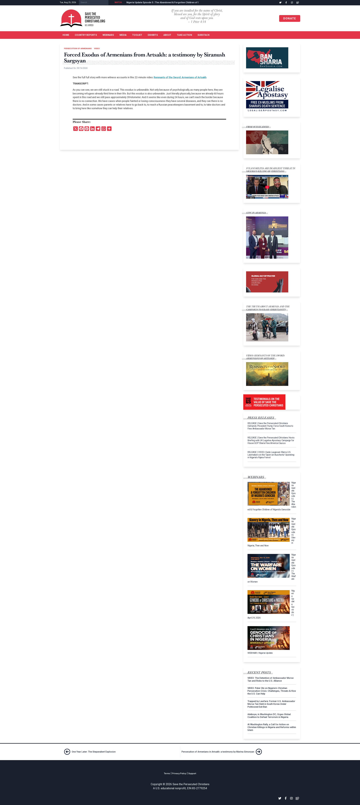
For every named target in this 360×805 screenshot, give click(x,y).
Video (97, 48)
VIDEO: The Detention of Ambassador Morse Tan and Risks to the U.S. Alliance (270, 679)
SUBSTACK (204, 35)
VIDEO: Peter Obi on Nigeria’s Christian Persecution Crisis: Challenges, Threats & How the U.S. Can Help (272, 691)
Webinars (108, 35)
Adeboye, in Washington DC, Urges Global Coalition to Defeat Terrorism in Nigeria (269, 715)
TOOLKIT (137, 35)
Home (66, 35)
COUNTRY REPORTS (86, 35)
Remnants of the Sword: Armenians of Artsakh (180, 77)
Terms (167, 773)
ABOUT (167, 35)
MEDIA (123, 35)
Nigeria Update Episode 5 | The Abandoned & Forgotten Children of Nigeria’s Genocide (170, 2)
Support (192, 773)
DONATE (289, 18)
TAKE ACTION (184, 35)
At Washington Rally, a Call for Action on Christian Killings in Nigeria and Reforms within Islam (272, 727)
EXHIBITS (153, 35)
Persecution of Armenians (78, 48)
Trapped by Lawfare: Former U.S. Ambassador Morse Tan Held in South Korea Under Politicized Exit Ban (271, 704)
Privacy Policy (179, 773)
